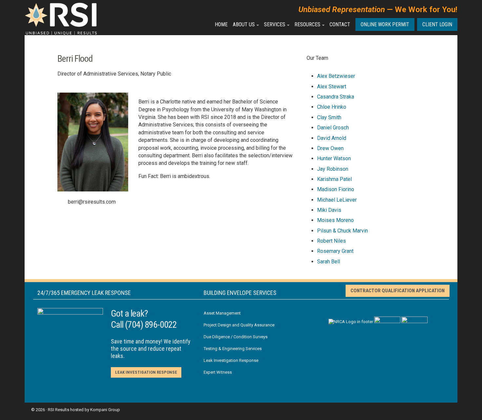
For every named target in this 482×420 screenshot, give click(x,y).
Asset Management (222, 313)
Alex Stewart (331, 86)
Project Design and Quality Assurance (239, 324)
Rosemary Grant (335, 251)
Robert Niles (331, 241)
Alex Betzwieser (336, 76)
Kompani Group (105, 409)
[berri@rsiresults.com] (60, 202)
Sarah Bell (328, 261)
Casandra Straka (335, 97)
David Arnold (331, 138)
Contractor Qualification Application (398, 291)
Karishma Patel (334, 179)
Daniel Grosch (333, 127)
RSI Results (58, 409)
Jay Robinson (332, 169)
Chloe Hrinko (331, 107)
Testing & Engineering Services (233, 348)
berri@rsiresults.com (92, 202)
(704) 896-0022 (151, 324)
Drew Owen (330, 148)
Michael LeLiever (337, 200)
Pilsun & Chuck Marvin (342, 231)
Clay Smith (329, 117)
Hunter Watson (334, 158)
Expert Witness (218, 372)
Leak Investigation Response (146, 372)
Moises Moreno (335, 220)
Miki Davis (329, 210)
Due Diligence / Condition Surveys (236, 336)
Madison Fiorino (335, 189)
